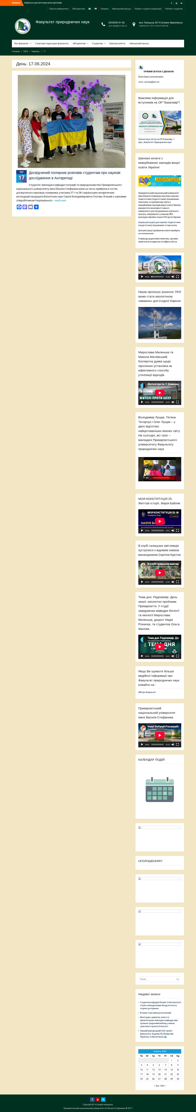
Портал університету (59, 9)
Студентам (97, 43)
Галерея (104, 9)
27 (159, 1079)
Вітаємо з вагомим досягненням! (155, 1013)
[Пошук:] (159, 979)
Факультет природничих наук (62, 22)
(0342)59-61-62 (117, 22)
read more (60, 200)
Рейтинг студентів (174, 9)
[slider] (157, 276)
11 (147, 1070)
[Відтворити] (142, 276)
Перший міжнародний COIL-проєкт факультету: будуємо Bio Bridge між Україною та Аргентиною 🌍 (156, 1034)
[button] (160, 267)
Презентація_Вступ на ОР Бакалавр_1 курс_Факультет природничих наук (156, 140)
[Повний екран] (177, 276)
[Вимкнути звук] (172, 276)
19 (153, 1074)
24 (141, 1079)
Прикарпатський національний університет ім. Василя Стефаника (94, 1108)
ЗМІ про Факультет (147, 692)
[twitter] (181, 3)
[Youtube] (176, 3)
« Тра (156, 1086)
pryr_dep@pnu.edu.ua (118, 26)
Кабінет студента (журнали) (148, 9)
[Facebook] (171, 3)
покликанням (147, 233)
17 (141, 1074)
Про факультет (21, 43)
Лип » (162, 1086)
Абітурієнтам (78, 9)
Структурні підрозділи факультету (52, 43)
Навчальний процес (121, 9)
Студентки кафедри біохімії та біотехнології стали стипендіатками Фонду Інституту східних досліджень (160, 1005)
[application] (159, 267)
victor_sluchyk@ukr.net (148, 82)
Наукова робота (117, 43)
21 (165, 1074)
